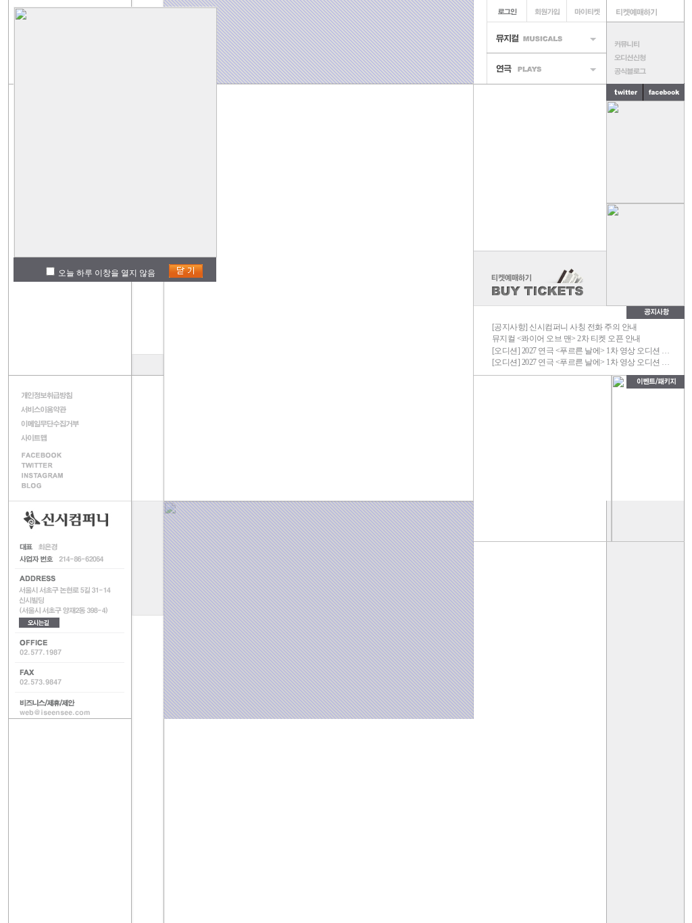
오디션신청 (645, 57)
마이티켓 (586, 11)
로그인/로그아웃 (506, 11)
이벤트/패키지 (655, 382)
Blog (54, 487)
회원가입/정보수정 (546, 11)
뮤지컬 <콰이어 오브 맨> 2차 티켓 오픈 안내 (566, 338)
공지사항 (655, 312)
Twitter (54, 465)
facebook (54, 454)
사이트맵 (54, 437)
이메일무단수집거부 (54, 423)
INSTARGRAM (54, 476)
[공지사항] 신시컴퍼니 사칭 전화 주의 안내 (564, 327)
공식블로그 (645, 71)
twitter (624, 92)
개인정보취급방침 (54, 395)
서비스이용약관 (54, 409)
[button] (493, 528)
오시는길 (39, 623)
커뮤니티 (645, 44)
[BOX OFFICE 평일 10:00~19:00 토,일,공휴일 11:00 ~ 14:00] (540, 278)
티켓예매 (645, 11)
